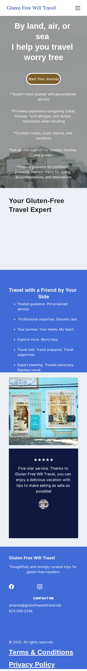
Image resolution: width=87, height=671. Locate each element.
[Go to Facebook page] (11, 586)
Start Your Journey (43, 79)
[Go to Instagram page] (39, 586)
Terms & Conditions (41, 652)
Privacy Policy (32, 664)
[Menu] (77, 8)
